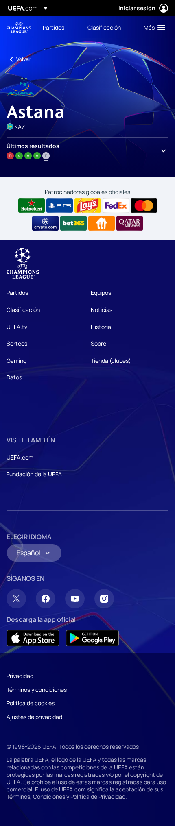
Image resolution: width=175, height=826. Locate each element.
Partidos (17, 292)
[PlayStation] (59, 205)
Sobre (98, 343)
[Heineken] (31, 205)
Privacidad (20, 676)
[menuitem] (58, 27)
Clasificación (23, 310)
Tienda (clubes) (111, 360)
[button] (152, 27)
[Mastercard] (144, 205)
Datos (14, 377)
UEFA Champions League (19, 27)
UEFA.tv (17, 327)
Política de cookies (31, 703)
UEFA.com (20, 457)
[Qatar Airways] (129, 223)
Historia (101, 327)
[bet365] (73, 223)
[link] (53, 27)
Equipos (101, 292)
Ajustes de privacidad (34, 717)
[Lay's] (87, 205)
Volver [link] (23, 59)
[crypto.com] (45, 223)
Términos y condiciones (37, 689)
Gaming (16, 360)
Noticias (101, 310)
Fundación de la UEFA (34, 474)
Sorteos (17, 343)
